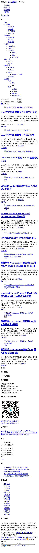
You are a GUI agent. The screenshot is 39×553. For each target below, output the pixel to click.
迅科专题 (11, 76)
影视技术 (11, 50)
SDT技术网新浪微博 (7, 423)
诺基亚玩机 (11, 31)
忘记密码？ (17, 545)
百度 (20, 101)
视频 (9, 87)
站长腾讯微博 (14, 421)
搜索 (20, 99)
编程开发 (7, 59)
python (10, 63)
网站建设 (11, 67)
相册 (9, 81)
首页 (5, 22)
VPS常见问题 (26, 431)
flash (13, 54)
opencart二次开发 (17, 74)
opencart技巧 (14, 434)
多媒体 (6, 79)
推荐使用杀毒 (27, 539)
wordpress (11, 71)
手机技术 (7, 24)
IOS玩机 (10, 29)
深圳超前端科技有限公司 (24, 533)
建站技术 (7, 65)
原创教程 (13, 433)
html (4, 434)
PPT (13, 85)
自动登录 (10, 545)
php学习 (10, 61)
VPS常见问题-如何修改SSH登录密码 (18, 238)
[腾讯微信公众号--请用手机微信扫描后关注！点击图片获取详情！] (11, 419)
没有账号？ (25, 545)
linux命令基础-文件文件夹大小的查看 (19, 112)
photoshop (15, 57)
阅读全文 (4, 126)
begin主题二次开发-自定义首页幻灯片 (16, 474)
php (2, 434)
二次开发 (18, 433)
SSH (9, 431)
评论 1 (20, 171)
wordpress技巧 (18, 431)
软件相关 (11, 40)
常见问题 (11, 42)
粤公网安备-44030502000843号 (25, 537)
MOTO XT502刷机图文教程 (13, 471)
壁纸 (13, 83)
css (33, 431)
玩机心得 (11, 33)
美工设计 (7, 44)
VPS (9, 69)
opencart (10, 72)
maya (13, 55)
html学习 (14, 91)
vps (31, 431)
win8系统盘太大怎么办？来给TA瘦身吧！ (17, 476)
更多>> (16, 423)
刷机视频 (14, 93)
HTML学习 (11, 46)
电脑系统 (11, 37)
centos (12, 431)
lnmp (9, 434)
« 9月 (2, 459)
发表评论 (21, 124)
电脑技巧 (26, 434)
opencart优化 (4, 431)
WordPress (4, 539)
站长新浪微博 (5, 421)
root (7, 434)
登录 (15, 2)
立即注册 (11, 2)
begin (18, 539)
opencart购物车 (16, 95)
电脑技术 (7, 35)
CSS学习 (11, 48)
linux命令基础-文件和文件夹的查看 (17, 135)
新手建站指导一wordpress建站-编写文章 (17, 469)
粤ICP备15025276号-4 (7, 537)
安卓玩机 (11, 26)
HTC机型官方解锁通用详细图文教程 (16, 467)
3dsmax (14, 52)
